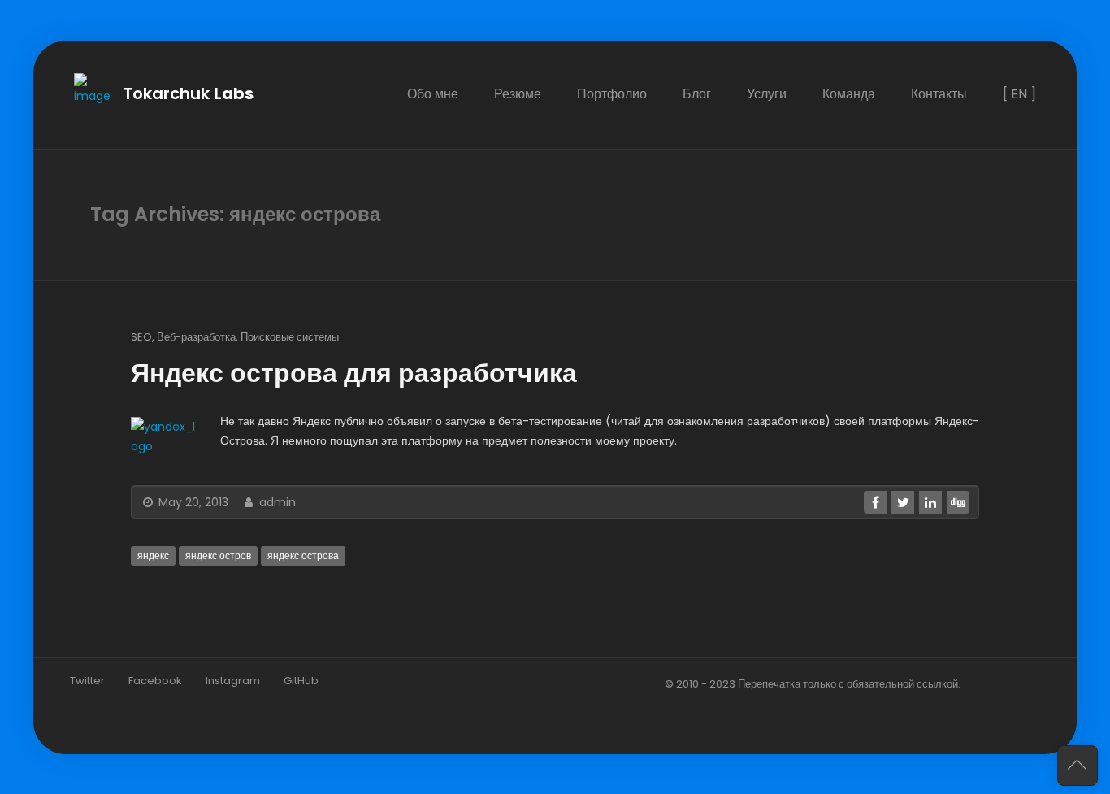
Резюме (517, 94)
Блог (697, 94)
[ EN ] (1019, 94)
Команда (848, 94)
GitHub (301, 680)
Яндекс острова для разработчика (354, 372)
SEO (141, 336)
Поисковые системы (290, 336)
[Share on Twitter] (902, 501)
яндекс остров (218, 555)
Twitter (87, 680)
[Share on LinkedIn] (930, 501)
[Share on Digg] (958, 501)
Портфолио (612, 94)
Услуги (767, 94)
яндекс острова (303, 555)
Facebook (155, 680)
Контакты (939, 94)
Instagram (233, 680)
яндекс (153, 555)
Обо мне (432, 94)
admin (276, 501)
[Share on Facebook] (875, 501)
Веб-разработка (196, 336)
